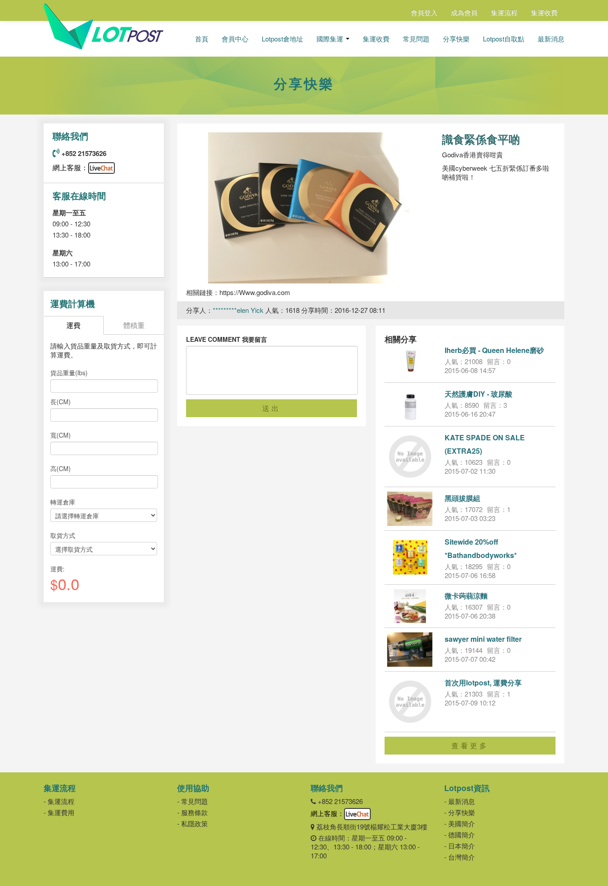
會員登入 (424, 12)
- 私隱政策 (192, 823)
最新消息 (551, 38)
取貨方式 (62, 535)
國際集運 (330, 38)
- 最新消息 (459, 801)
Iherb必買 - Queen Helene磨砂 (494, 350)
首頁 (201, 38)
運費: (57, 568)
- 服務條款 (192, 812)
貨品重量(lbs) (69, 372)
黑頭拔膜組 (462, 498)
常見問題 (416, 38)
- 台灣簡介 (459, 856)
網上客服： (70, 167)
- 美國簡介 (459, 823)
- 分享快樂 (459, 812)
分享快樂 (456, 38)
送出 (271, 408)
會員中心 (235, 38)
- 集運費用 (59, 812)
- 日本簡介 (459, 845)
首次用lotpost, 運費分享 (483, 682)
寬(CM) (60, 435)
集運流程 (504, 12)
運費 (73, 325)
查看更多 (470, 745)
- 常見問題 (192, 801)
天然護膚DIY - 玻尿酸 (478, 394)
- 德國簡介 (459, 834)
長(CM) (60, 401)
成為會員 (464, 12)
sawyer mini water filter (483, 639)
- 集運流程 (59, 801)
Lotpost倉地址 (282, 38)
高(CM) (60, 468)
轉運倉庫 (62, 501)
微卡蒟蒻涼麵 (466, 596)
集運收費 (544, 12)
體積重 (134, 325)
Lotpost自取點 (503, 38)
